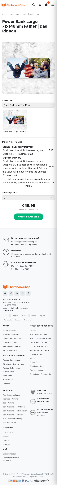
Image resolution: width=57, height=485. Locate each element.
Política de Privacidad (12, 368)
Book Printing (8, 403)
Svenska (27, 320)
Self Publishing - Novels (13, 415)
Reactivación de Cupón (13, 346)
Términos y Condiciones (13, 364)
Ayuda (34, 244)
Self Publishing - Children (14, 407)
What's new (8, 380)
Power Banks (14, 14)
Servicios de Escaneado (40, 374)
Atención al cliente (11, 334)
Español (18, 320)
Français (14, 316)
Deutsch (24, 316)
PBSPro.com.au (9, 422)
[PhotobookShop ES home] (13, 4)
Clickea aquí (16, 254)
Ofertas (33, 330)
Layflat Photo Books (38, 342)
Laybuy (6, 440)
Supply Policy (8, 372)
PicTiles (33, 358)
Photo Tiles (35, 362)
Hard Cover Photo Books (40, 338)
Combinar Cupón (10, 342)
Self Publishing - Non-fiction (15, 411)
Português (8, 320)
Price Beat (7, 376)
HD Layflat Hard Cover (39, 346)
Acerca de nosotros (11, 360)
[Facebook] (11, 293)
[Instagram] (22, 293)
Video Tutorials (20, 244)
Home (4, 14)
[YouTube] (16, 293)
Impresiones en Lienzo (39, 350)
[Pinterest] (28, 293)
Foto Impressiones (38, 370)
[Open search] (34, 5)
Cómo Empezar (9, 454)
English (42, 316)
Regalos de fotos (37, 366)
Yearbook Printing (10, 399)
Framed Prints (36, 354)
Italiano (33, 316)
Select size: (7, 100)
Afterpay (6, 444)
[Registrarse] (40, 5)
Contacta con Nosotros (13, 338)
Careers (6, 384)
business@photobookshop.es (24, 241)
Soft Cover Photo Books (40, 334)
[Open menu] (53, 5)
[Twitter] (5, 293)
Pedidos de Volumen (11, 395)
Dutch (6, 316)
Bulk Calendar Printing (12, 419)
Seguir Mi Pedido (10, 350)
